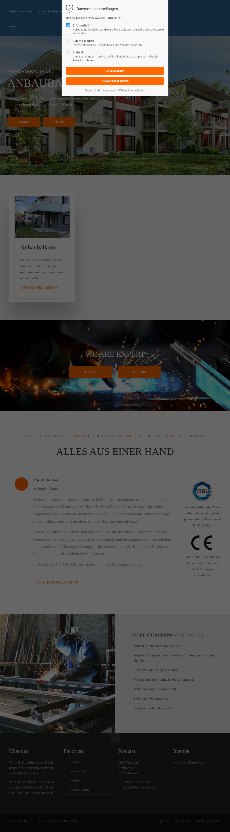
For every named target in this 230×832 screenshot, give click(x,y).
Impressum (109, 90)
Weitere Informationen (131, 90)
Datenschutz (92, 90)
